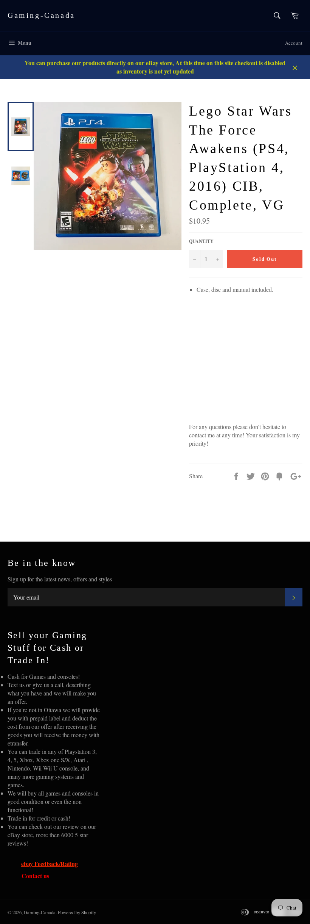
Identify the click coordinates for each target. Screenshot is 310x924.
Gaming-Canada (41, 15)
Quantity (201, 241)
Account (293, 42)
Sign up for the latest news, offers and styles (60, 579)
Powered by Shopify (77, 912)
